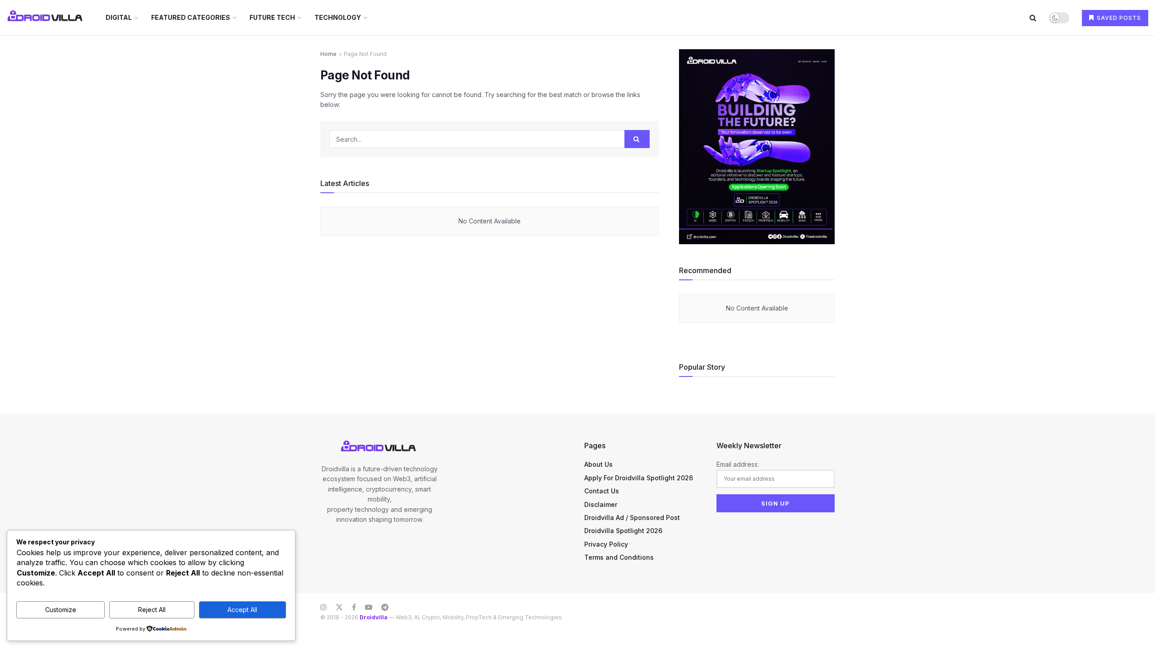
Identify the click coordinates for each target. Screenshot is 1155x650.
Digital (119, 17)
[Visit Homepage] (46, 17)
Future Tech (272, 17)
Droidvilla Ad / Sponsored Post (632, 517)
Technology (337, 17)
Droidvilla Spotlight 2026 (623, 530)
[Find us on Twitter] (339, 607)
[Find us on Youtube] (368, 607)
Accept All (242, 609)
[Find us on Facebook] (354, 607)
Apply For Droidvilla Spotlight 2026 (638, 478)
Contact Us (601, 491)
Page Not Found (365, 54)
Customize (60, 609)
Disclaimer (600, 504)
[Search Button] (1033, 17)
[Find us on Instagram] (323, 607)
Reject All (152, 609)
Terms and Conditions (619, 557)
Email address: (737, 464)
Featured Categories (190, 17)
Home (328, 54)
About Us (598, 464)
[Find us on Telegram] (384, 607)
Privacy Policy (606, 544)
